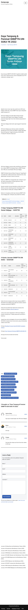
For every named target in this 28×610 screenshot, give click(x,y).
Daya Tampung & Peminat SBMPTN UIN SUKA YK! (15, 331)
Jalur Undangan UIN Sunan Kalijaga (9, 387)
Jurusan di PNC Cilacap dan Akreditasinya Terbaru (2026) (13, 550)
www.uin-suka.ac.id (14, 309)
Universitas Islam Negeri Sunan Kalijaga (10, 397)
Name (4, 463)
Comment (4, 479)
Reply (25, 414)
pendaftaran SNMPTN (6, 395)
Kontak (8, 608)
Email (3, 469)
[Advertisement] (14, 20)
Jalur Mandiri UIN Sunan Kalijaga (8, 384)
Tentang (3, 608)
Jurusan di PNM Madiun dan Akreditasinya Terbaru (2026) (13, 552)
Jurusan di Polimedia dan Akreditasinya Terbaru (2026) (12, 548)
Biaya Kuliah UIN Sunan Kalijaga (8, 376)
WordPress (16, 606)
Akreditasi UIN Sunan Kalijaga (10, 373)
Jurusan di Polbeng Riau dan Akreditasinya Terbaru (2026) (13, 546)
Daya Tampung (10, 44)
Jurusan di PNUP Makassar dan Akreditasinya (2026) (12, 561)
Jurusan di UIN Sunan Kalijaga (8, 389)
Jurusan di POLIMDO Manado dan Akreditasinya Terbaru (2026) (14, 555)
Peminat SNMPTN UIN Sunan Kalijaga (9, 392)
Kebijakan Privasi (16, 608)
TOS (23, 608)
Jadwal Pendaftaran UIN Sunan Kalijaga (10, 381)
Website (4, 474)
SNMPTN (15, 44)
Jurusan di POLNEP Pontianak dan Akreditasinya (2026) (12, 563)
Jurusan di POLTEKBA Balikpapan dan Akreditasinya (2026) (13, 567)
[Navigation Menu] (25, 3)
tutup (8, 199)
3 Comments (3, 44)
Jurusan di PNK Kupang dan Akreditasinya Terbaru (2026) (13, 565)
